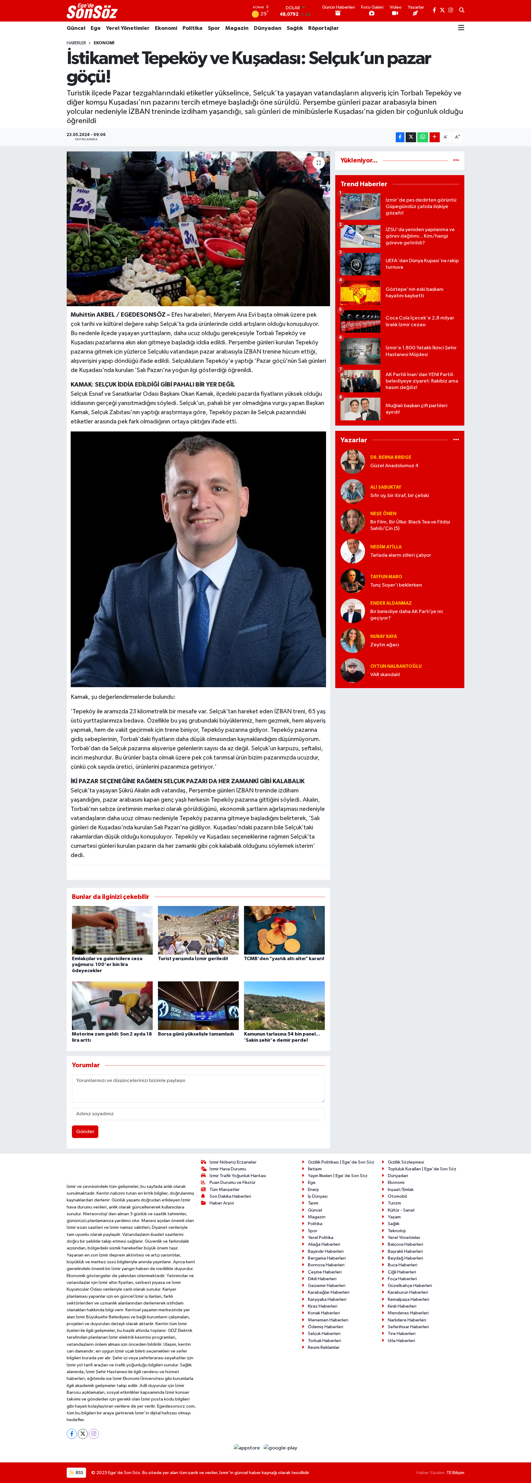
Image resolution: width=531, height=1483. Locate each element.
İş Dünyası (318, 1196)
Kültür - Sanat (401, 1210)
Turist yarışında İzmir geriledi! (193, 958)
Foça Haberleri (402, 1279)
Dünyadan (267, 28)
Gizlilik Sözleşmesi (406, 1162)
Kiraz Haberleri (322, 1306)
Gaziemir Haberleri (326, 1285)
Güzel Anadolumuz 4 (394, 465)
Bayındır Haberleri (326, 1251)
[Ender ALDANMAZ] (352, 610)
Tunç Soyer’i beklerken (396, 585)
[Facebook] (72, 1434)
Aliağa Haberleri (324, 1244)
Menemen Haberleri (328, 1320)
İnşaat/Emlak (401, 1189)
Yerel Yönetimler (128, 28)
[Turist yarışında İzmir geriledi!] (198, 930)
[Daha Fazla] (435, 137)
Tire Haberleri (401, 1333)
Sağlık (295, 28)
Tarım (313, 1203)
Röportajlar (323, 28)
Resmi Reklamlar (324, 1347)
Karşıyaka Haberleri (327, 1299)
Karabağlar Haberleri (328, 1292)
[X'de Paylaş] (411, 137)
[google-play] (280, 1448)
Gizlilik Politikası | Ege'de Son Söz (341, 1162)
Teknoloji (397, 1230)
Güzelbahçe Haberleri (410, 1285)
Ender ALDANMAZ (391, 603)
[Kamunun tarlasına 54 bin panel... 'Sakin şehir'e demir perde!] (284, 1005)
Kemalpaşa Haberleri (408, 1299)
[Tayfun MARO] (352, 580)
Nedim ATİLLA (386, 547)
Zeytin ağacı (384, 644)
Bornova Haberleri (326, 1265)
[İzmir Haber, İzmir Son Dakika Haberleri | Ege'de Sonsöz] (93, 10)
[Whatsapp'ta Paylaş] (422, 137)
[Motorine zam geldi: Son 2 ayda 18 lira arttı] (112, 1005)
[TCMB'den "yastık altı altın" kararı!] (284, 930)
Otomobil (397, 1196)
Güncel (76, 28)
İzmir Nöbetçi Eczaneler (233, 1162)
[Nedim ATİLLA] (352, 551)
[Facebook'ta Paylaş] (400, 137)
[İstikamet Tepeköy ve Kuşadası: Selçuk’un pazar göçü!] (198, 228)
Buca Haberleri (402, 1265)
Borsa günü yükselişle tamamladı (196, 1034)
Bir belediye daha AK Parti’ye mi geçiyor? (406, 615)
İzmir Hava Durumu (228, 1169)
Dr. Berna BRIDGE (390, 457)
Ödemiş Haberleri (325, 1327)
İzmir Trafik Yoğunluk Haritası (238, 1175)
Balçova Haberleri (405, 1244)
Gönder (85, 1131)
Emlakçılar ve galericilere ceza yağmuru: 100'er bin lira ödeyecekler (107, 964)
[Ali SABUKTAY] (352, 491)
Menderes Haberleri (408, 1313)
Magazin (237, 28)
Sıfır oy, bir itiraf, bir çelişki (399, 495)
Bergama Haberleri (327, 1258)
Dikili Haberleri (322, 1279)
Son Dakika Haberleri (230, 1196)
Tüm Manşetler (225, 1189)
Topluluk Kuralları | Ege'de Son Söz (422, 1169)
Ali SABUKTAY (385, 487)
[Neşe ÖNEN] (352, 521)
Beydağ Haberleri (405, 1258)
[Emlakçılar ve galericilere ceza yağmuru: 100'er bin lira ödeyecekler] (112, 930)
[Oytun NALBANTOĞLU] (352, 670)
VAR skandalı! (385, 674)
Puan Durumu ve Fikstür (233, 1182)
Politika (193, 28)
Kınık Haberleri (402, 1306)
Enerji (313, 1189)
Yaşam (394, 1217)
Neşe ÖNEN (383, 513)
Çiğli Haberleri (402, 1272)
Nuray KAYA (383, 636)
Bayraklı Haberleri (405, 1251)
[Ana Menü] (461, 28)
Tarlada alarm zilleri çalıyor (400, 555)
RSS (79, 1472)
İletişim (315, 1169)
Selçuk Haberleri (324, 1333)
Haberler (76, 43)
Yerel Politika (320, 1237)
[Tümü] (456, 160)
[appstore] (247, 1448)
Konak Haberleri (324, 1313)
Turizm (394, 1203)
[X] (83, 1434)
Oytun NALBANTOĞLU (396, 666)
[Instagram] (94, 1434)
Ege (96, 28)
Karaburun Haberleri (408, 1292)
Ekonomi (166, 28)
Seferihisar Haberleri (408, 1327)
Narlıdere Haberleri (407, 1320)
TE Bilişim (455, 1472)
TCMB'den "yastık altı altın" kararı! (284, 958)
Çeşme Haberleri (325, 1272)
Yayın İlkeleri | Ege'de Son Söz (338, 1175)
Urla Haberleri (401, 1340)
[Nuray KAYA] (352, 640)
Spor (214, 28)
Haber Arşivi (222, 1203)
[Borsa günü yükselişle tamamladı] (198, 1005)
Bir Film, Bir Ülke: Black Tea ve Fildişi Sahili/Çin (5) (410, 525)
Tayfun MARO (386, 577)
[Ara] (461, 11)
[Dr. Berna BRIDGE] (352, 461)
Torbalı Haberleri (324, 1340)
